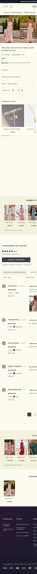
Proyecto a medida (23, 536)
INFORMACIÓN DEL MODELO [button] (11, 77)
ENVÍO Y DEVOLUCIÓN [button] (9, 84)
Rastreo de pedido (22, 532)
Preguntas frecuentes (23, 524)
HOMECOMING (29, 12)
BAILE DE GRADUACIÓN (13, 12)
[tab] (19, 70)
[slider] (16, 54)
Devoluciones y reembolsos (21, 528)
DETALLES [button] (5, 70)
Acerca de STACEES (6, 525)
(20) (23, 54)
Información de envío (8, 530)
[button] (1, 29)
